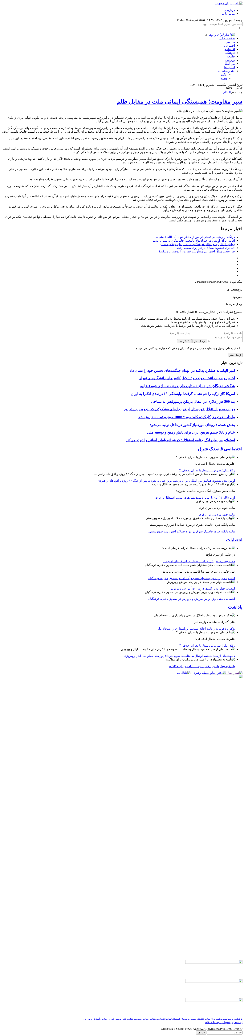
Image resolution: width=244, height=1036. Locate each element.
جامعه (231, 56)
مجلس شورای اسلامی (110, 1019)
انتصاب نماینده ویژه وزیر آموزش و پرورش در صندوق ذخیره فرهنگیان (191, 598)
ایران (213, 1019)
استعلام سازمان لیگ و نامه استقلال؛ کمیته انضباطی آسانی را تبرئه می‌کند (180, 440)
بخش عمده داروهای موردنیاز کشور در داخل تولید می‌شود (192, 425)
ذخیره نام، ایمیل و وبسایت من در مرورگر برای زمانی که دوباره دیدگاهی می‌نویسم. (186, 348)
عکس (223, 74)
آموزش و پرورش (91, 1019)
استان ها (229, 67)
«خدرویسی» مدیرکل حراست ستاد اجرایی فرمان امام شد (199, 561)
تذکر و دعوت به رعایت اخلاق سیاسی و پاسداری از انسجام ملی (196, 628)
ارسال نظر (199, 341)
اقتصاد (162, 1019)
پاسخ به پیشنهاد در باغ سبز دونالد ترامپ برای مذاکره (202, 666)
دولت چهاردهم (141, 1019)
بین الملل (229, 63)
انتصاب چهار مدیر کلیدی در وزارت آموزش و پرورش (202, 588)
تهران (169, 1019)
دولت (207, 1019)
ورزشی (230, 60)
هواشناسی (153, 1019)
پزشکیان (238, 1019)
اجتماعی (229, 45)
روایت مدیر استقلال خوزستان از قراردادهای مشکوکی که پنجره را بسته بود (179, 409)
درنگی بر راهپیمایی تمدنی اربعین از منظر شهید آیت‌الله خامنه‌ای (195, 237)
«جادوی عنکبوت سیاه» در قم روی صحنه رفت (206, 247)
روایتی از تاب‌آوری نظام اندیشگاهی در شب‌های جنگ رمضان (197, 244)
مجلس (219, 1019)
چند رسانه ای (226, 70)
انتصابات (234, 539)
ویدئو (224, 78)
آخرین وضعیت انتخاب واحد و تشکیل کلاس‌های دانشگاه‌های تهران (187, 378)
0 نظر (227, 92)
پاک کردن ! (184, 341)
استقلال (176, 1019)
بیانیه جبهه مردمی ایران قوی (217, 514)
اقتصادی (229, 49)
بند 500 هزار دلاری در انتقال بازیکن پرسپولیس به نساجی (193, 401)
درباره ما (229, 10)
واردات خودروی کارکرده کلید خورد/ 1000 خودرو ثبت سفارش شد (186, 417)
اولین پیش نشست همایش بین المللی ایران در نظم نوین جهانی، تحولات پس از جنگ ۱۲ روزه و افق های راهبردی (166, 480)
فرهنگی (230, 52)
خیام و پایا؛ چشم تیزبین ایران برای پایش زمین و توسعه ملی (191, 432)
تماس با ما (228, 13)
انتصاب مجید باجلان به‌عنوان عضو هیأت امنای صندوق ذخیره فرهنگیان (191, 578)
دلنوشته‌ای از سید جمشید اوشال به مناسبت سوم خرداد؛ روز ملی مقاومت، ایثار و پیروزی (179, 655)
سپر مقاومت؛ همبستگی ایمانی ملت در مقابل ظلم (179, 101)
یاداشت (235, 607)
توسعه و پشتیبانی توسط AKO (223, 1022)
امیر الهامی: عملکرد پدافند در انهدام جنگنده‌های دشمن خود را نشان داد (182, 370)
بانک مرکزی (127, 1019)
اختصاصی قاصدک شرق (220, 448)
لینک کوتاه (236, 281)
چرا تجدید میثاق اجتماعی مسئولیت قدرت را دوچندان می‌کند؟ (197, 251)
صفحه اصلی (227, 38)
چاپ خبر (236, 92)
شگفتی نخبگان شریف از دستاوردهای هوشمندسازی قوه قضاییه (187, 386)
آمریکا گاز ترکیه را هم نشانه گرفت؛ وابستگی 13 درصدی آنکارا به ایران (183, 394)
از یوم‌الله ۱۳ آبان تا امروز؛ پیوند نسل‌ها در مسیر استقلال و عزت (195, 497)
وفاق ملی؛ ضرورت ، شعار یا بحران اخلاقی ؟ (207, 470)
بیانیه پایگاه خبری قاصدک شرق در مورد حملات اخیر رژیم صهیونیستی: (191, 531)
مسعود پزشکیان (188, 1019)
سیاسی (230, 42)
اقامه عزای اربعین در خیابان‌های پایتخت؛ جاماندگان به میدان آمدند (194, 240)
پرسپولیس (228, 1019)
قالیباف (200, 1019)
